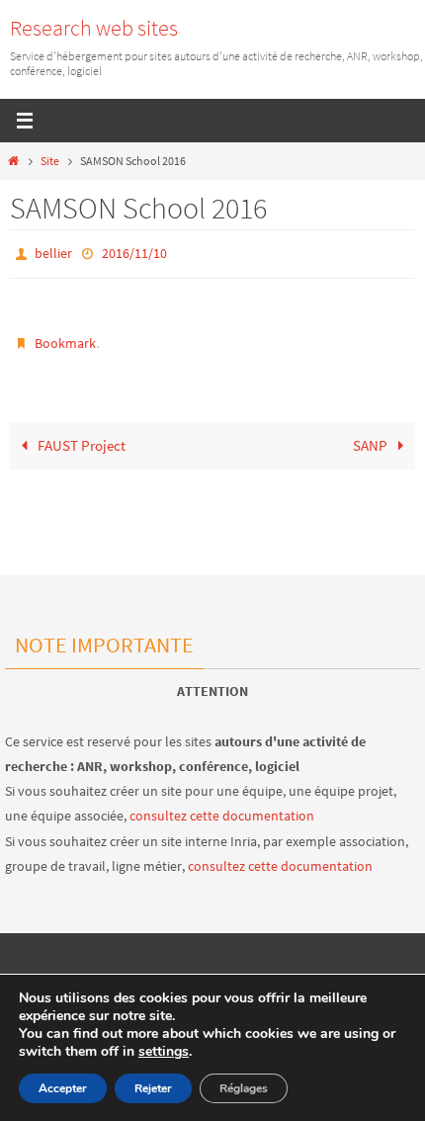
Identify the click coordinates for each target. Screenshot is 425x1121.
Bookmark (65, 338)
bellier (53, 252)
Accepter (63, 1088)
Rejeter (153, 1088)
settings (163, 1052)
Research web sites (94, 28)
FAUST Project (80, 438)
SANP (371, 438)
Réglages (243, 1088)
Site (50, 160)
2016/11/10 (134, 252)
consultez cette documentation (221, 815)
